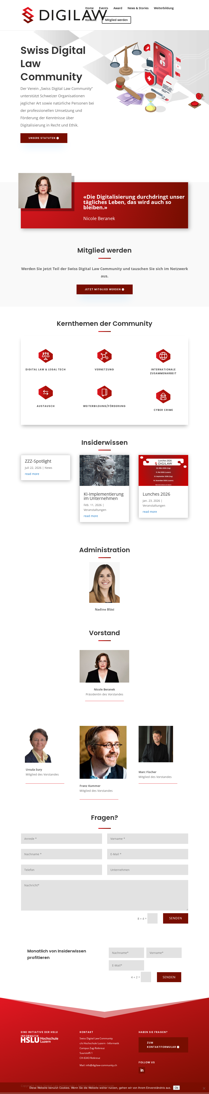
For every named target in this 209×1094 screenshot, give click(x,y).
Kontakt (91, 20)
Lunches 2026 (156, 494)
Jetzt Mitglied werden (103, 289)
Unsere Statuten (42, 138)
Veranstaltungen (95, 510)
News (48, 468)
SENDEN (175, 918)
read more (32, 474)
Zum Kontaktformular (161, 1044)
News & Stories (138, 8)
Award (117, 8)
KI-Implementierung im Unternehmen (103, 496)
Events (103, 8)
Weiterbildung (164, 8)
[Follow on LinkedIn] (142, 1070)
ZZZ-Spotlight (38, 461)
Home (89, 8)
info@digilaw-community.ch (101, 1065)
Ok (176, 1087)
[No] (204, 1088)
